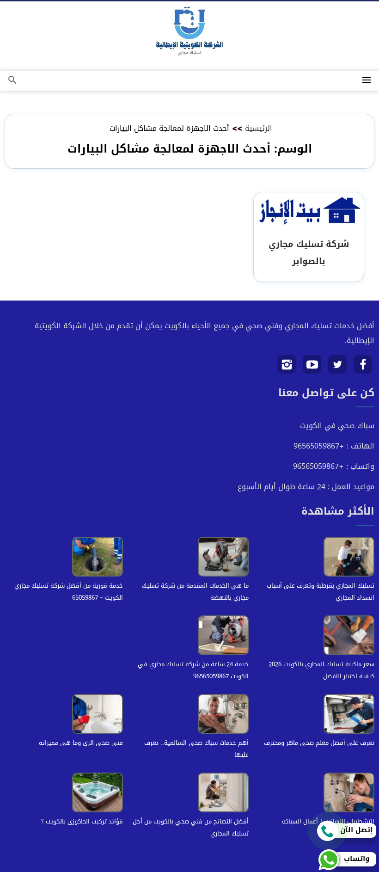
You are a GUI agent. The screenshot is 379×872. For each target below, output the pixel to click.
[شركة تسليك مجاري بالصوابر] (309, 211)
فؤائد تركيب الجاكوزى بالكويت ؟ (82, 821)
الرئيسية (258, 128)
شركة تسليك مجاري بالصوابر (309, 252)
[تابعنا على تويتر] (337, 368)
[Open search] (12, 80)
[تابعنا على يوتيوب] (312, 368)
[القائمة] (366, 80)
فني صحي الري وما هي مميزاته (81, 743)
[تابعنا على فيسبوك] (363, 368)
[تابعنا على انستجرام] (287, 368)
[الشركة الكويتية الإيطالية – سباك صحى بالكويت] (189, 33)
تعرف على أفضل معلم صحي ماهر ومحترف (319, 743)
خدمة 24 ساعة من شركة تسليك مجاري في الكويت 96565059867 (193, 670)
